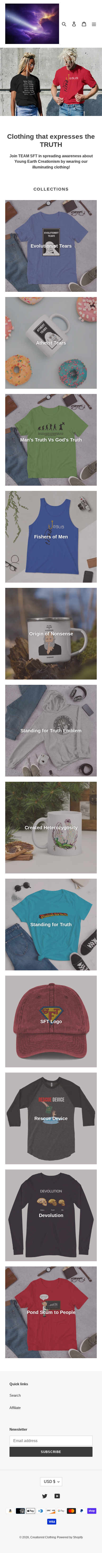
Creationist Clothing (43, 1537)
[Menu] (94, 24)
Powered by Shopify (70, 1537)
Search (15, 1395)
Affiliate (15, 1408)
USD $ (49, 1482)
